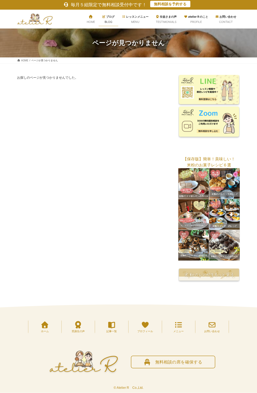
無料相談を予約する (170, 4)
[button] (209, 159)
